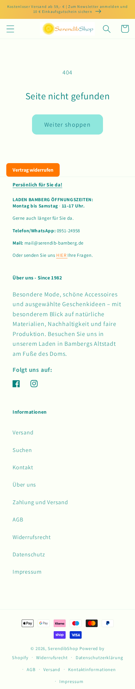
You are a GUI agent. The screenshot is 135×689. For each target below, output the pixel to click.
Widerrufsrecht (32, 537)
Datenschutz (29, 554)
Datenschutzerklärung (99, 657)
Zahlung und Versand (40, 502)
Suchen (22, 450)
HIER (62, 255)
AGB (18, 519)
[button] (10, 29)
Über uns (24, 484)
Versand (23, 432)
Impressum (27, 571)
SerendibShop (63, 648)
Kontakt (23, 467)
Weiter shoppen (67, 124)
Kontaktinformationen (92, 669)
